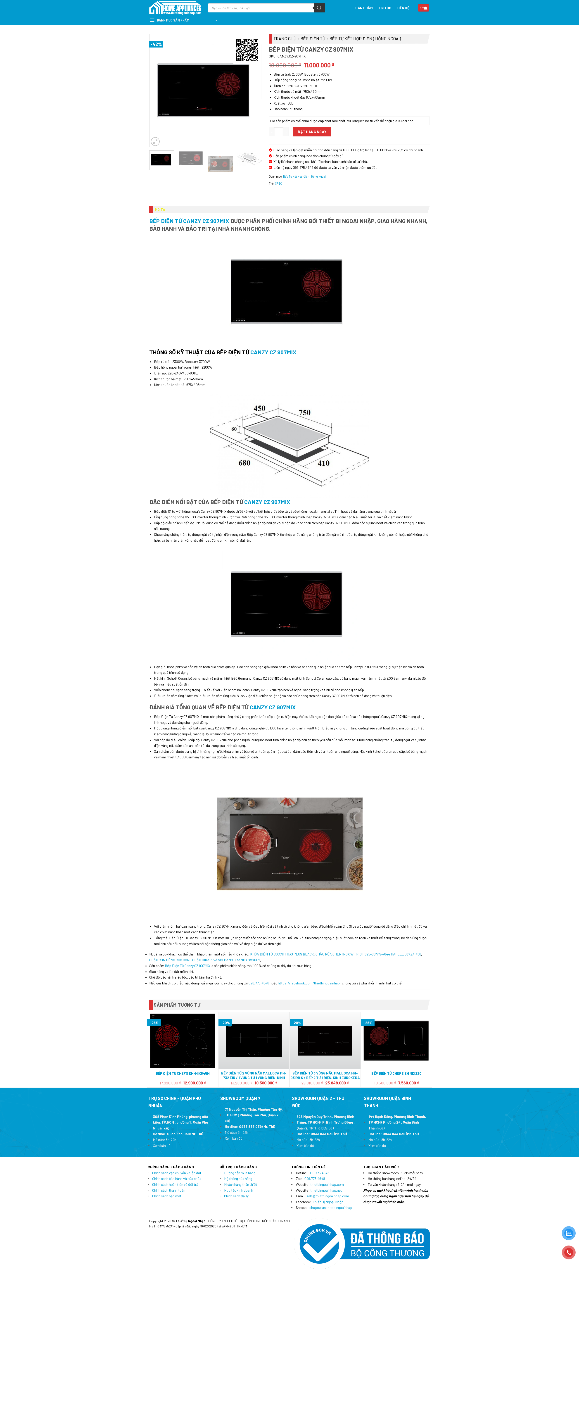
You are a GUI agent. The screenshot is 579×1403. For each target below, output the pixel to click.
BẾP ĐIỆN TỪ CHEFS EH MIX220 (396, 1073)
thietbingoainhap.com (327, 1184)
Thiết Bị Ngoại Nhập (328, 1202)
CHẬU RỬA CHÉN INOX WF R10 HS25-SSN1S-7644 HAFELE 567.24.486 (368, 954)
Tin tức (384, 8)
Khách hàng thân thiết (240, 1184)
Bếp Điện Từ (313, 38)
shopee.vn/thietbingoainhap (330, 1207)
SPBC (278, 183)
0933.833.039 (178, 1133)
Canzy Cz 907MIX (267, 501)
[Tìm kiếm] (319, 7)
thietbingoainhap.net (326, 1190)
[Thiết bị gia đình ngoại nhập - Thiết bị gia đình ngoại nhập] (175, 8)
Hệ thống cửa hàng (238, 1178)
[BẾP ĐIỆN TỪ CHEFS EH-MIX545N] (182, 1041)
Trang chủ (284, 38)
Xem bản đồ (162, 1145)
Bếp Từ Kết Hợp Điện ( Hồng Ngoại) (365, 38)
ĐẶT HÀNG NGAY (312, 131)
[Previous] (158, 90)
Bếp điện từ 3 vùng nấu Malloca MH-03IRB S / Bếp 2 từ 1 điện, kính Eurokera (325, 1075)
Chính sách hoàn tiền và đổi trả (175, 1184)
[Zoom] (155, 141)
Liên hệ (403, 8)
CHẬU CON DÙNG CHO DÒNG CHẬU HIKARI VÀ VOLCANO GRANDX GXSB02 (204, 960)
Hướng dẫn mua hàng (239, 1173)
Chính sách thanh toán (168, 1190)
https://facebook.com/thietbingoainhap (309, 983)
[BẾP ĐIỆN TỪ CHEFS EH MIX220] (396, 1041)
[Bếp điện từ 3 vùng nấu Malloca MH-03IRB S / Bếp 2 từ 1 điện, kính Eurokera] (325, 1040)
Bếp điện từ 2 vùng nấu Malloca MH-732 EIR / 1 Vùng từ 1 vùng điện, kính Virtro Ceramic (254, 1078)
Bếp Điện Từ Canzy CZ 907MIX (189, 220)
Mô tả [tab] (160, 209)
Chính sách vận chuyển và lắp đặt (176, 1173)
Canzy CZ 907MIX (273, 351)
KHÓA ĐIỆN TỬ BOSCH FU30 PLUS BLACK (282, 954)
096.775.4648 (259, 983)
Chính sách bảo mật (166, 1196)
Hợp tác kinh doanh (238, 1190)
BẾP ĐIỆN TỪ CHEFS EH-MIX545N (183, 1073)
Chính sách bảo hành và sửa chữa (176, 1178)
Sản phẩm (364, 8)
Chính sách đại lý (236, 1196)
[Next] (254, 90)
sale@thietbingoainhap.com (327, 1196)
